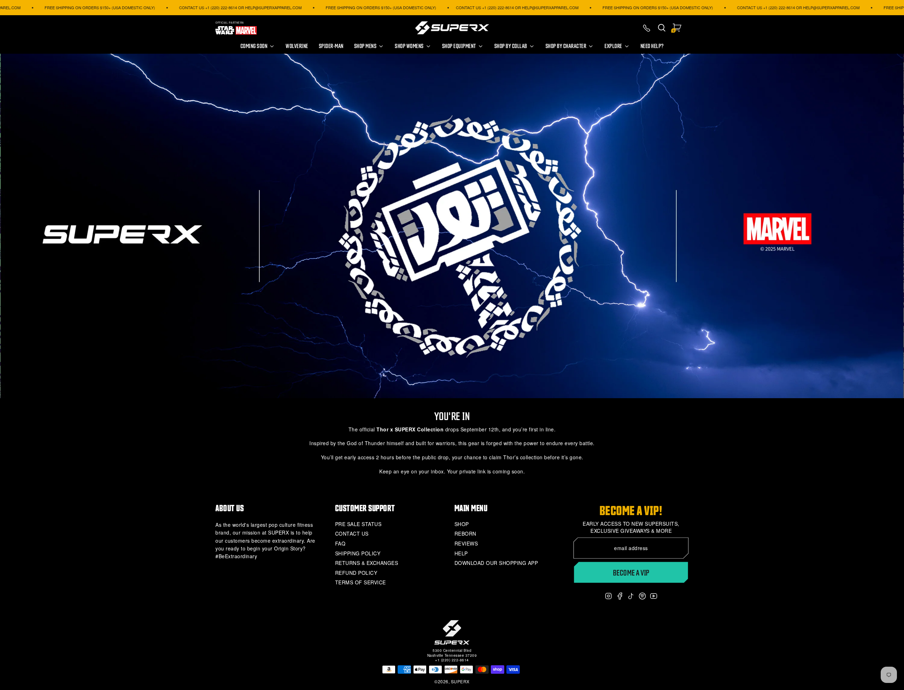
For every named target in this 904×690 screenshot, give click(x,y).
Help (461, 553)
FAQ (340, 543)
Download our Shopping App (496, 563)
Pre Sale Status (358, 524)
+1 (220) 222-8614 (452, 659)
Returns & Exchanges (366, 563)
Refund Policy (356, 573)
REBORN (465, 533)
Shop (461, 524)
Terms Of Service (360, 582)
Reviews (466, 543)
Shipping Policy (358, 553)
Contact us (352, 533)
